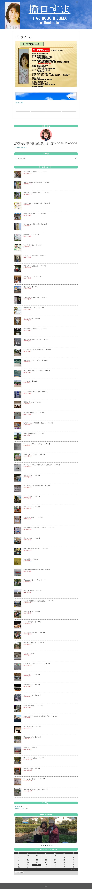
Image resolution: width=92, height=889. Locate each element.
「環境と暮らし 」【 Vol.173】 (31, 684)
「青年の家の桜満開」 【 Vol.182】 (33, 590)
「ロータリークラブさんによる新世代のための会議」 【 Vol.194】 (41, 465)
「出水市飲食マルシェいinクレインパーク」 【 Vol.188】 (39, 527)
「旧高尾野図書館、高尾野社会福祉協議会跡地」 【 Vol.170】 (40, 716)
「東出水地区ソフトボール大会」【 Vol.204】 (36, 360)
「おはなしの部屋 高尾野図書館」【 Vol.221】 (36, 182)
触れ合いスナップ (20, 808)
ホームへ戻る (19, 102)
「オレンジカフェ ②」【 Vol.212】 (33, 276)
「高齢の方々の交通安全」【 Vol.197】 (34, 433)
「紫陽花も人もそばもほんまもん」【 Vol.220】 (36, 192)
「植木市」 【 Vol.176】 (30, 653)
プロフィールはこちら (20, 147)
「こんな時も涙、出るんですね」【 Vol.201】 (36, 391)
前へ (18, 872)
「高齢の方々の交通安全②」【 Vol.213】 (34, 266)
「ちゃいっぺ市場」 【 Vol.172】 (32, 695)
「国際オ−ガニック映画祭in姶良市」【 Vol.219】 (36, 203)
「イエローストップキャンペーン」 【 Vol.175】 (36, 663)
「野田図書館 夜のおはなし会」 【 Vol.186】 (35, 548)
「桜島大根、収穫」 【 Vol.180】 (32, 611)
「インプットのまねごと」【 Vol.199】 (34, 412)
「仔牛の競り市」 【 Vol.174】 (31, 674)
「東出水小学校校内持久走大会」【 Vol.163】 (36, 789)
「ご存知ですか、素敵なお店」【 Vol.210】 (35, 297)
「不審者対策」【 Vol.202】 (31, 381)
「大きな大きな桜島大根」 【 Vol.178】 (34, 632)
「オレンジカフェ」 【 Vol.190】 (32, 506)
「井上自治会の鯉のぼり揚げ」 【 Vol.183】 (35, 580)
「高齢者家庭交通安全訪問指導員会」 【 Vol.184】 (37, 569)
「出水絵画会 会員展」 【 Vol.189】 (33, 517)
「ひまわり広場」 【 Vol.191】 (31, 496)
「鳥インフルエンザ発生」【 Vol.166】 (34, 758)
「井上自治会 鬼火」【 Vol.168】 (32, 737)
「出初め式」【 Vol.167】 (30, 747)
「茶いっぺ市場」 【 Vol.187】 (31, 538)
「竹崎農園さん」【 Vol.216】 (31, 234)
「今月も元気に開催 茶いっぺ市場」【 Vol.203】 (36, 370)
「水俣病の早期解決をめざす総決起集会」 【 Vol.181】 (38, 601)
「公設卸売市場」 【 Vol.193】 (31, 475)
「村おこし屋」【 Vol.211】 (31, 287)
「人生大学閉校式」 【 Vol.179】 (32, 622)
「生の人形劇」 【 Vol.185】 (31, 559)
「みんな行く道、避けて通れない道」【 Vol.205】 (37, 349)
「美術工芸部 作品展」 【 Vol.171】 (33, 705)
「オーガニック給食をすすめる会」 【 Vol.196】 (36, 444)
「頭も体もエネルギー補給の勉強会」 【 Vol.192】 (37, 486)
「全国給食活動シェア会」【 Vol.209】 (34, 308)
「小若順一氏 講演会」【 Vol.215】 (33, 245)
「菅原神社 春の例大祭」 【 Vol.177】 (33, 643)
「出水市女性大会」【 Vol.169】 (32, 726)
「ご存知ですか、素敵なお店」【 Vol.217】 (35, 224)
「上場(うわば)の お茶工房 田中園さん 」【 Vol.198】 (38, 423)
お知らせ (17, 806)
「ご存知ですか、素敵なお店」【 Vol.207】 (35, 328)
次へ (21, 872)
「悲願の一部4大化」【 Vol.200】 (32, 402)
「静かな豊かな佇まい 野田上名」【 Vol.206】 (36, 339)
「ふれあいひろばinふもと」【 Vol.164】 (34, 779)
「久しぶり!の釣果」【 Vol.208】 (32, 318)
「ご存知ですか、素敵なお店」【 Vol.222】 (35, 171)
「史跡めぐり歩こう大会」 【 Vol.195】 (34, 454)
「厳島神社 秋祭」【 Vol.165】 (31, 768)
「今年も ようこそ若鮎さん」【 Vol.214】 (35, 255)
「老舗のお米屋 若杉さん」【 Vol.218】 (34, 213)
